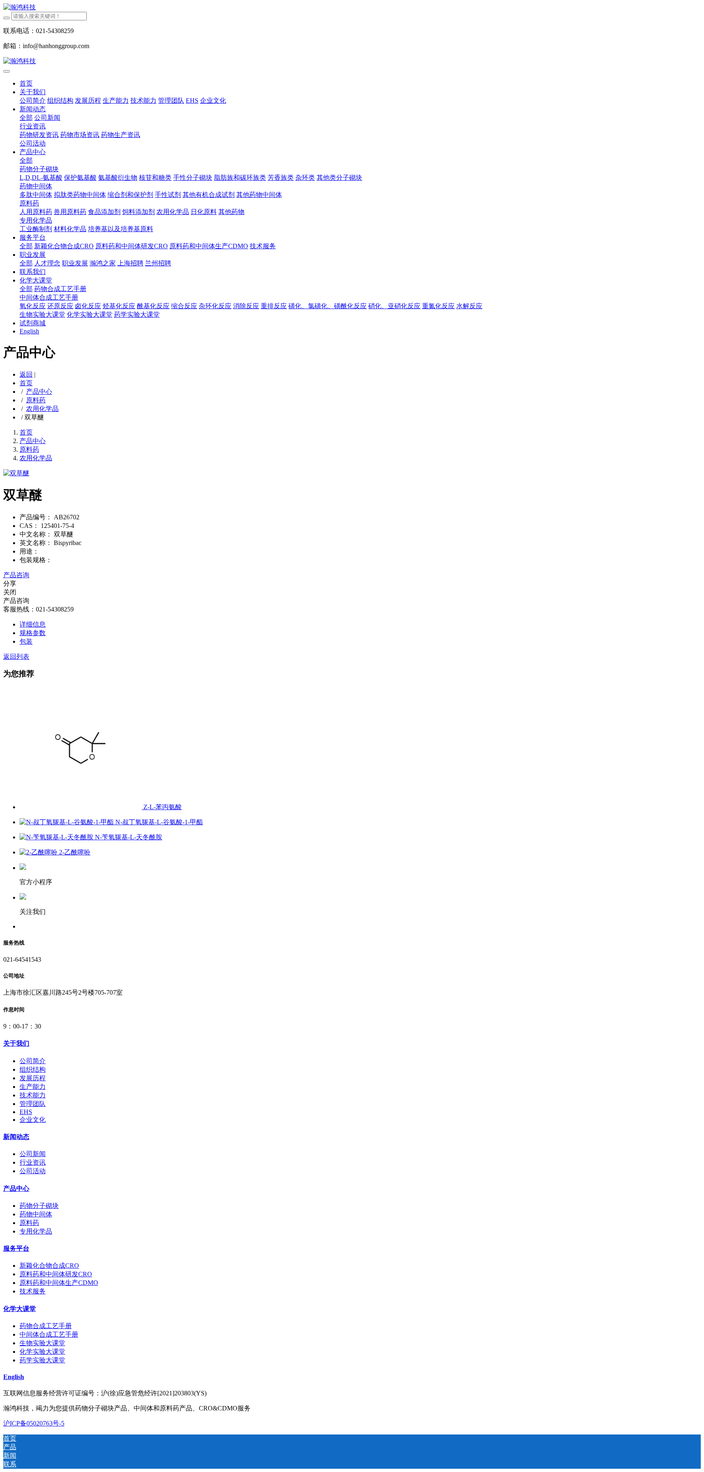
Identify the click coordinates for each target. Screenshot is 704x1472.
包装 (26, 641)
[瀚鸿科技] (352, 7)
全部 (26, 117)
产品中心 (39, 391)
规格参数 (33, 632)
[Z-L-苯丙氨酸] (81, 806)
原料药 (36, 400)
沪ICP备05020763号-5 (33, 1423)
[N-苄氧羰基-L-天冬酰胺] (57, 837)
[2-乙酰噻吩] (39, 852)
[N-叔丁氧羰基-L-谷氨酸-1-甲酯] (67, 822)
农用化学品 (42, 408)
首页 (26, 83)
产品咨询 (16, 575)
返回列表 (16, 656)
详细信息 (33, 624)
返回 (26, 374)
